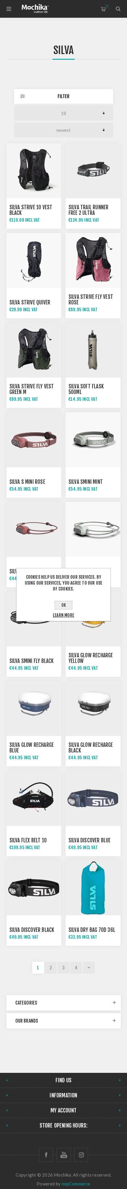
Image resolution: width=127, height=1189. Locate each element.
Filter (63, 96)
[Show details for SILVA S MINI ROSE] (33, 439)
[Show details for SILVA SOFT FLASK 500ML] (93, 350)
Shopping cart (107, 6)
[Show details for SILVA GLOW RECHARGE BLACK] (93, 708)
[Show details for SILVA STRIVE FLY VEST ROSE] (93, 260)
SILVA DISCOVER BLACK (31, 930)
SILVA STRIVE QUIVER (30, 302)
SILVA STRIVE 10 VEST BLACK (31, 210)
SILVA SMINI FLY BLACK (31, 661)
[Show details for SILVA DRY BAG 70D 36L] (93, 887)
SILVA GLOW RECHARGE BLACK (91, 748)
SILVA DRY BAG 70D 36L (92, 930)
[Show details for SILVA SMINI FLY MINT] (93, 529)
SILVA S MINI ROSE (27, 482)
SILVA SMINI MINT (86, 482)
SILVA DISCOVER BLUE (90, 840)
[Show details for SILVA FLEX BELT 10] (33, 798)
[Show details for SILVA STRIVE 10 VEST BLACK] (33, 170)
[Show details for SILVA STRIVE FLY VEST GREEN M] (33, 350)
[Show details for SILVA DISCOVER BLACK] (33, 887)
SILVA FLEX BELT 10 (28, 840)
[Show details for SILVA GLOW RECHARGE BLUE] (33, 708)
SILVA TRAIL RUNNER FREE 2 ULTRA (89, 210)
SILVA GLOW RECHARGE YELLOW (91, 658)
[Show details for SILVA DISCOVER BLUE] (93, 798)
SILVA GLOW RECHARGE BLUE (31, 748)
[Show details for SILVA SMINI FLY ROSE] (33, 529)
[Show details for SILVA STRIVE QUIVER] (33, 260)
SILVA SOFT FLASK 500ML (86, 389)
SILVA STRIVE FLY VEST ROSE (91, 300)
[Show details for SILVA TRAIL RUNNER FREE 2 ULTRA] (93, 170)
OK (63, 605)
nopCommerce (76, 1183)
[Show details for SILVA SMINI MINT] (93, 439)
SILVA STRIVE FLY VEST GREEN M (31, 389)
